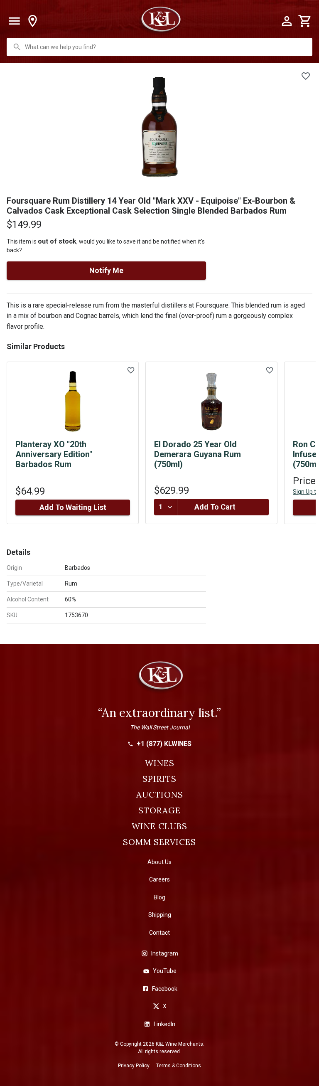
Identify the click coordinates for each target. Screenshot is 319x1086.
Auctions (159, 794)
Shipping (159, 914)
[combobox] (160, 47)
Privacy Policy (134, 1066)
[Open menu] (14, 21)
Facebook (164, 988)
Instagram (164, 953)
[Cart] (304, 21)
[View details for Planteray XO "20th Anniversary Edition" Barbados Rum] (72, 401)
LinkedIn (164, 1024)
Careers (159, 879)
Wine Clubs (159, 826)
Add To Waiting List (72, 507)
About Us (159, 862)
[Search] (17, 47)
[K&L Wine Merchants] (159, 679)
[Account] (286, 21)
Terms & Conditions (178, 1066)
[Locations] (32, 21)
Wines (159, 763)
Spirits (159, 779)
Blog (159, 897)
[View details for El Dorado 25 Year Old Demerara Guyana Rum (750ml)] (211, 401)
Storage (159, 810)
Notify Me (106, 270)
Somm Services (159, 842)
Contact (159, 932)
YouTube (165, 971)
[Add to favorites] (305, 76)
